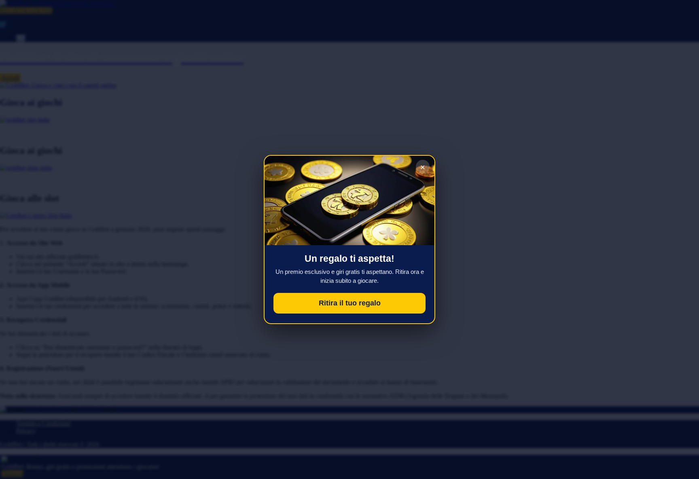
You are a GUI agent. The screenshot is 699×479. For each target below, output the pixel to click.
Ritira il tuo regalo (350, 303)
